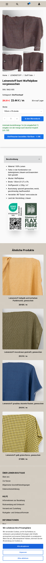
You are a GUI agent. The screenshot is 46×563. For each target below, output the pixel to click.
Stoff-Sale (29, 75)
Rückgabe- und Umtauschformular (15, 513)
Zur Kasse (6, 481)
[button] (28, 4)
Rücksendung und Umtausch (13, 504)
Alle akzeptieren (23, 546)
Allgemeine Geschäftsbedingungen (16, 485)
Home (4, 75)
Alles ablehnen (23, 558)
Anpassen (23, 552)
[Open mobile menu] (7, 4)
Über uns (5, 477)
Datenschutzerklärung (10, 489)
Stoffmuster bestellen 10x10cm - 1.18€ (23, 137)
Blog (4, 524)
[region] (23, 543)
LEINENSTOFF (16, 75)
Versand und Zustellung (11, 508)
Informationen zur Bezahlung (13, 500)
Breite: (5, 107)
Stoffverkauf (17, 95)
